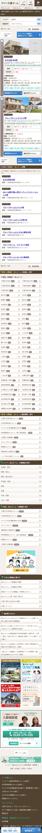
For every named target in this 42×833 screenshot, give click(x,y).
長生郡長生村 (28, 399)
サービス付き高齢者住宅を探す (13, 788)
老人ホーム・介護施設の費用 (11, 587)
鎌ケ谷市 (5, 342)
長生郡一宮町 (28, 394)
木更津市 (5, 304)
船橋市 (5, 300)
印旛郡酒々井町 (8, 380)
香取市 (5, 371)
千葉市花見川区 (29, 281)
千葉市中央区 (7, 281)
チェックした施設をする (29, 830)
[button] (20, 19)
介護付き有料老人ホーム (11, 418)
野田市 (5, 309)
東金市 (5, 319)
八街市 (5, 356)
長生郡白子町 (7, 404)
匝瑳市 (26, 366)
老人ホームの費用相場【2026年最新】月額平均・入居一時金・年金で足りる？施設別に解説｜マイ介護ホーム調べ (20, 636)
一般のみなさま (16, 765)
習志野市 (6, 323)
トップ (7, 765)
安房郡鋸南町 (28, 408)
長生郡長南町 (28, 404)
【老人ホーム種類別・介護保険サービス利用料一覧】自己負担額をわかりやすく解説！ (20, 653)
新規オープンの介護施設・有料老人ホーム (16, 592)
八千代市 (27, 333)
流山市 (5, 333)
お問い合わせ (7, 806)
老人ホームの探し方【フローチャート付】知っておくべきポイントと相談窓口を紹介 (20, 627)
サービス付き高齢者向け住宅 (13, 428)
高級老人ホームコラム (10, 798)
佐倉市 (26, 314)
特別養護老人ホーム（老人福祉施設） (16, 432)
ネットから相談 (20, 743)
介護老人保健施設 (9, 437)
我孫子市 (6, 338)
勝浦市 (5, 328)
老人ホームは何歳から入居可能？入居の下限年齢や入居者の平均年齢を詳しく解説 (20, 645)
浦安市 (26, 347)
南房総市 (5, 366)
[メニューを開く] (38, 3)
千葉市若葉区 (28, 286)
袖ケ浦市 (26, 352)
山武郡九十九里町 (8, 389)
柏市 (25, 323)
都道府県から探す (32, 788)
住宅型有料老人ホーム (10, 423)
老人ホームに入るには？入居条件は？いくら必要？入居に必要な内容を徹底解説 (20, 619)
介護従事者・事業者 (30, 765)
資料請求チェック (2, 49)
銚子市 (5, 295)
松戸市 (26, 304)
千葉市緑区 (6, 290)
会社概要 (5, 821)
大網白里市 (27, 375)
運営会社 (5, 813)
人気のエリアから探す (10, 791)
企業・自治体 (15, 768)
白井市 (5, 361)
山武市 (26, 371)
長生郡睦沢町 (7, 399)
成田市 (11, 65)
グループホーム (8, 56)
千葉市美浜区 (28, 290)
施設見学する (30, 93)
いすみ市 (5, 375)
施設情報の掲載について (28, 810)
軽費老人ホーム (8, 447)
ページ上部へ (22, 753)
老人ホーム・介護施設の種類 (11, 582)
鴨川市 (26, 338)
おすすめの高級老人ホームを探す (13, 795)
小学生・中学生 (26, 768)
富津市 (5, 347)
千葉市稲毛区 (7, 286)
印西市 (26, 356)
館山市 (26, 300)
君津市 (26, 342)
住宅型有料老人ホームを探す (12, 784)
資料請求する (11, 93)
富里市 (26, 361)
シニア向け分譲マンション (12, 456)
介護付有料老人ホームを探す (19, 781)
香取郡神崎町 (7, 385)
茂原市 (26, 309)
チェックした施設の (26, 35)
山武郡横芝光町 (8, 394)
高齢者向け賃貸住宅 (10, 451)
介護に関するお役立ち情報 (10, 601)
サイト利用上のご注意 (10, 810)
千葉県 (8, 65)
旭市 (25, 319)
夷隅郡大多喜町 (8, 408)
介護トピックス (6, 606)
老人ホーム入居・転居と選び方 (12, 596)
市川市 (26, 295)
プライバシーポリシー (21, 806)
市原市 (26, 328)
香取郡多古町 (28, 385)
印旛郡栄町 (27, 380)
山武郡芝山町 (28, 389)
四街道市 (5, 352)
